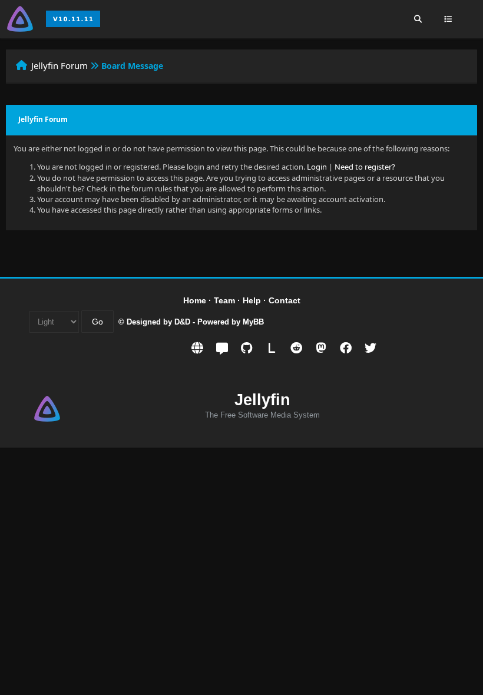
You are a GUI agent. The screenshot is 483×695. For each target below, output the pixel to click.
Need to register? (365, 166)
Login (317, 166)
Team (224, 300)
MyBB (253, 321)
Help (252, 300)
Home (194, 300)
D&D (182, 321)
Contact (284, 300)
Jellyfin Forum (59, 65)
